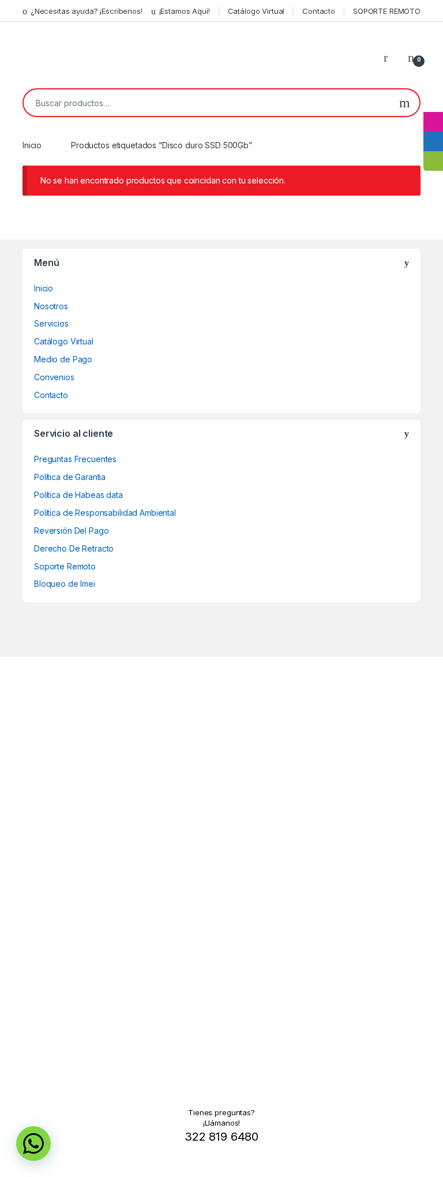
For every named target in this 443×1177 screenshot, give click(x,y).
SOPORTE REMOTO (387, 11)
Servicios (51, 323)
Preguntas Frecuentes (75, 459)
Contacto (318, 11)
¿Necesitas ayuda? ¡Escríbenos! (86, 11)
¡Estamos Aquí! (184, 11)
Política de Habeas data (78, 495)
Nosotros (51, 306)
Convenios (54, 377)
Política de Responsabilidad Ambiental (105, 513)
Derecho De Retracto (74, 548)
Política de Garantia (70, 477)
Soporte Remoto (65, 566)
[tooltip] (433, 102)
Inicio (32, 145)
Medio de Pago (63, 359)
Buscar (404, 102)
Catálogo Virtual (256, 11)
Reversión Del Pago (71, 530)
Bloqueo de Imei (64, 583)
